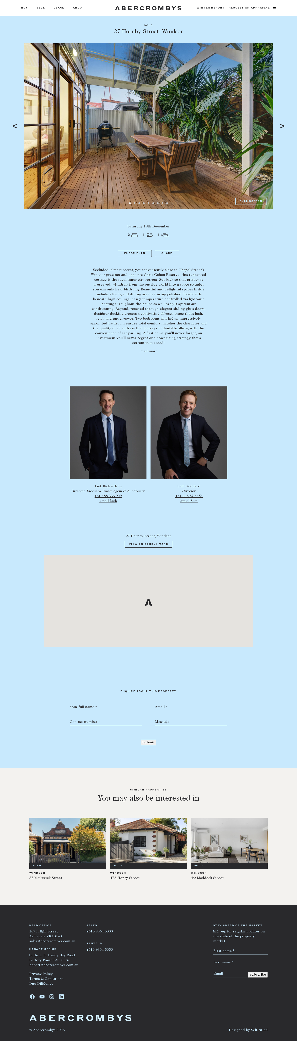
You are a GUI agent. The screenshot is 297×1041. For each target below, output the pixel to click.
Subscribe (258, 975)
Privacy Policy (41, 974)
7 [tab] (158, 203)
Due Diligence (41, 984)
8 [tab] (162, 203)
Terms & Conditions (46, 979)
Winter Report (211, 8)
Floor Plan (134, 253)
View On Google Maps (148, 544)
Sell (41, 8)
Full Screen (251, 201)
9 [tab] (167, 203)
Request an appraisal (249, 8)
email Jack (108, 501)
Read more (148, 351)
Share (166, 253)
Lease (59, 8)
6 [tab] (153, 203)
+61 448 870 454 (189, 496)
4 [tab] (144, 203)
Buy (24, 8)
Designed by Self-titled (248, 1030)
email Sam (189, 501)
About (78, 8)
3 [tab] (139, 203)
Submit (148, 742)
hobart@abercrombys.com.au (53, 965)
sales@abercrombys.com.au (52, 941)
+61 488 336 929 (108, 496)
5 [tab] (148, 203)
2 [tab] (134, 203)
